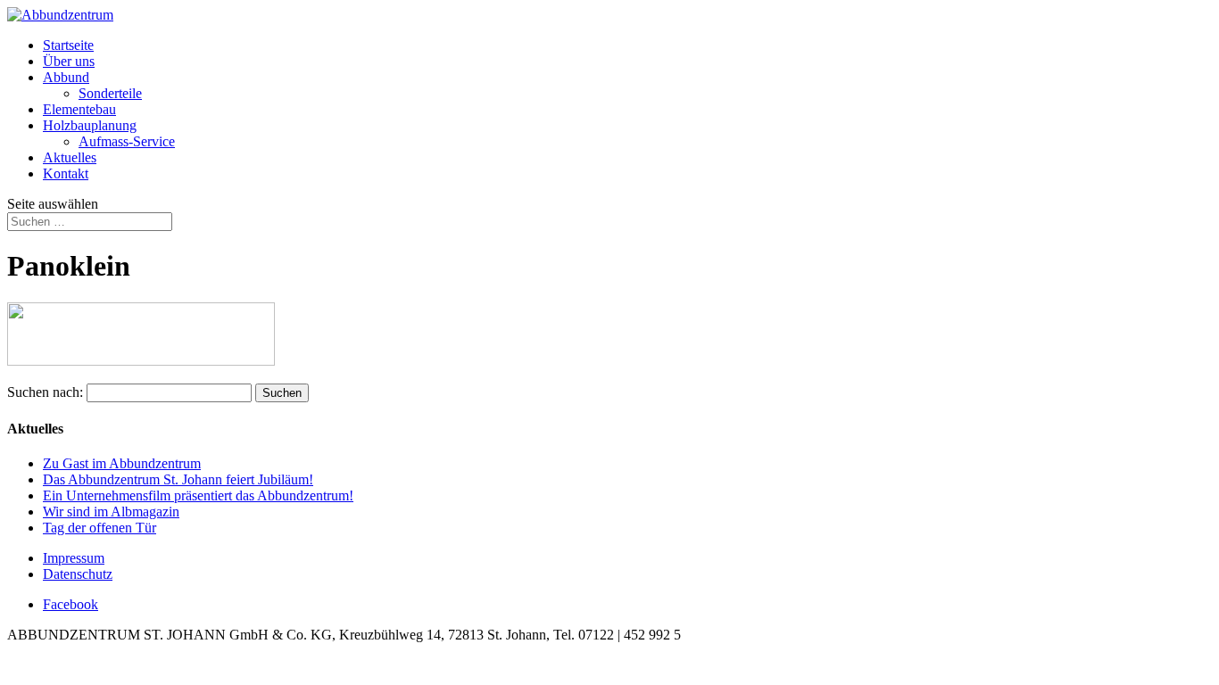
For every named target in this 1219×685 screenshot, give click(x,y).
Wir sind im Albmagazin (111, 511)
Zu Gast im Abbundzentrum (122, 463)
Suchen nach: (45, 392)
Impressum (73, 557)
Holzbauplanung (90, 125)
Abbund (66, 77)
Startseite (68, 45)
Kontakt (65, 173)
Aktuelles (69, 157)
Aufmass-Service (127, 141)
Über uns (69, 61)
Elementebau (79, 109)
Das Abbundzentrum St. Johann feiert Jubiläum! (178, 479)
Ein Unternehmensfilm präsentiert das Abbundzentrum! (198, 495)
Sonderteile (110, 93)
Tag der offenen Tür (99, 527)
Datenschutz (77, 574)
